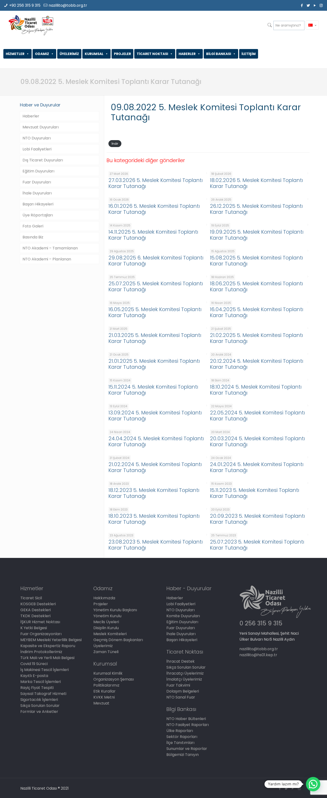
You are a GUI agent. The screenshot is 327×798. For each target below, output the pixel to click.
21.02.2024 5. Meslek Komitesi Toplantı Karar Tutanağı (155, 467)
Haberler (31, 116)
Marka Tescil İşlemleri (40, 681)
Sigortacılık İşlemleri (39, 699)
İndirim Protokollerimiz (41, 652)
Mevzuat (101, 703)
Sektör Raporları (181, 736)
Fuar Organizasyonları (41, 634)
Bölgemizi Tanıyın (182, 754)
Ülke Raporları (179, 730)
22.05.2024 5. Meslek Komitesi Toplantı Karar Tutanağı (257, 415)
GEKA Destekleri (35, 610)
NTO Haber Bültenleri (186, 718)
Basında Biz (33, 237)
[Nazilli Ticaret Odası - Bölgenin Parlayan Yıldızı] (30, 25)
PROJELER (122, 53)
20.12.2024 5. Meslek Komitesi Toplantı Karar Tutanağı (256, 364)
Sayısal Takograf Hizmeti (43, 693)
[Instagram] (321, 5)
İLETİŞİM (249, 53)
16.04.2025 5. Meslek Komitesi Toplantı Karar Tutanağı (256, 312)
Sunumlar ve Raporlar (186, 748)
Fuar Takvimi (178, 685)
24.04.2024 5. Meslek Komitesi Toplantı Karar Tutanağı (156, 441)
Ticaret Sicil (31, 598)
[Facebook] (301, 5)
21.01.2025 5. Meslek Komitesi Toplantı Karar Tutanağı (154, 364)
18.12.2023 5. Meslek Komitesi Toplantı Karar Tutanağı (153, 493)
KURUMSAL (94, 53)
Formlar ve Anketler (39, 711)
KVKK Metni (104, 697)
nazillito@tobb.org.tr (68, 5)
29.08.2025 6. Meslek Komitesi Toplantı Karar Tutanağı (155, 260)
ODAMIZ (42, 53)
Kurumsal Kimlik (108, 673)
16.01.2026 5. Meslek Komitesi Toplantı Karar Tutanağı (154, 209)
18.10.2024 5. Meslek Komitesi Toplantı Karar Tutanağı (256, 389)
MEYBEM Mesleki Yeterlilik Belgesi (51, 640)
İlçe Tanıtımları (180, 742)
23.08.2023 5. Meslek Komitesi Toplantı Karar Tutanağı (155, 544)
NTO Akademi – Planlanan (47, 259)
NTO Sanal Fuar (180, 697)
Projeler (100, 604)
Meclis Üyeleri (106, 622)
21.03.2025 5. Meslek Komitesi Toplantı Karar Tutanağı (154, 338)
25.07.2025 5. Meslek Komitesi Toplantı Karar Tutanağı (155, 286)
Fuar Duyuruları (37, 182)
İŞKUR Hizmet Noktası (40, 622)
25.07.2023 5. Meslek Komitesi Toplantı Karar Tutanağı (257, 544)
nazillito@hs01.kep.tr (258, 655)
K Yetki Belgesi (33, 628)
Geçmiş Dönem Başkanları (118, 640)
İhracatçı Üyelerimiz (185, 673)
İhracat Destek (180, 661)
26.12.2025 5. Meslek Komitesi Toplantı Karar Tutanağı (256, 209)
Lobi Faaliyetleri (37, 149)
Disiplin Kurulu (106, 628)
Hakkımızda (104, 598)
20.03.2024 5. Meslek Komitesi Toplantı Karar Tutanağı (257, 441)
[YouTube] (314, 5)
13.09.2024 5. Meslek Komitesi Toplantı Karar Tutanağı (155, 415)
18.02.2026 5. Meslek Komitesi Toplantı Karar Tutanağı (256, 183)
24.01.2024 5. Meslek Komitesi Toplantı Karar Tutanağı (257, 467)
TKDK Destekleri (35, 616)
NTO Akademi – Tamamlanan (50, 248)
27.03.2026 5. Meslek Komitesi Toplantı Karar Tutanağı (155, 183)
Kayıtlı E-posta (34, 675)
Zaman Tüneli (105, 652)
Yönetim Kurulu (107, 616)
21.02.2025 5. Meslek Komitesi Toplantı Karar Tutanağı (256, 338)
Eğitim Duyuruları (38, 171)
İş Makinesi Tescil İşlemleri (44, 669)
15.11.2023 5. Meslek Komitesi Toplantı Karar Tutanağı (254, 493)
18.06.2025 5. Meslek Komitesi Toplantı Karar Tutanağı (256, 286)
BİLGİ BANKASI (218, 53)
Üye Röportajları (38, 215)
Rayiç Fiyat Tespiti (37, 687)
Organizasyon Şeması (113, 679)
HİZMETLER (15, 53)
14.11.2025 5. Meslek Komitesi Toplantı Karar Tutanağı (153, 234)
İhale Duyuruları (37, 193)
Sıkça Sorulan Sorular (40, 705)
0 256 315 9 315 (260, 623)
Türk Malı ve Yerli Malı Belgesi (47, 657)
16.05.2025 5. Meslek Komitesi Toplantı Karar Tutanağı (155, 312)
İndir (115, 144)
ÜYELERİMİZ (69, 53)
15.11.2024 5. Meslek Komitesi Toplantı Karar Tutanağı (153, 389)
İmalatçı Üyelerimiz (184, 679)
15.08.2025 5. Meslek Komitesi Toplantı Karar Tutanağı (256, 260)
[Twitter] (308, 5)
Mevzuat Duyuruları (41, 127)
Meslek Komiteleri (110, 634)
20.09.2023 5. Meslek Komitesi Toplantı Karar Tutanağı (257, 518)
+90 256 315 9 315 (24, 5)
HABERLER (187, 53)
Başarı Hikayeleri (38, 204)
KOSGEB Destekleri (38, 604)
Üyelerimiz (103, 646)
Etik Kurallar (104, 691)
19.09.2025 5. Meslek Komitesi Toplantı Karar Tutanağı (257, 234)
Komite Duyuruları (183, 616)
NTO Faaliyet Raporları (187, 724)
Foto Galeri (33, 226)
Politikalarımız (106, 685)
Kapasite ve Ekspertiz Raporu (47, 646)
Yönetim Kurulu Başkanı (115, 610)
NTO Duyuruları (37, 138)
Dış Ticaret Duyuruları (43, 160)
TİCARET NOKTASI (152, 53)
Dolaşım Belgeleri (182, 691)
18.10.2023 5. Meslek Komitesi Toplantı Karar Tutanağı (154, 518)
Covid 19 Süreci (34, 663)
